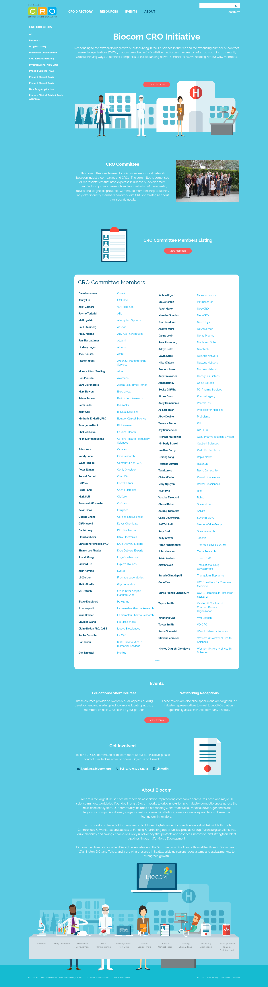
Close (157, 660)
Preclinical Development (43, 52)
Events (131, 11)
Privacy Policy (212, 977)
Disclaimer (226, 977)
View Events (157, 720)
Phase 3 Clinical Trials (41, 83)
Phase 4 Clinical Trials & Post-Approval (227, 946)
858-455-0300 (133, 768)
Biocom (200, 977)
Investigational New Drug (43, 64)
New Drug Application (41, 89)
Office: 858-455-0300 (99, 977)
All (30, 34)
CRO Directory (80, 11)
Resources (109, 11)
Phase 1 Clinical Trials (41, 70)
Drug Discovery (37, 46)
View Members (178, 250)
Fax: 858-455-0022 (122, 977)
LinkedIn (162, 768)
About (149, 11)
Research (34, 40)
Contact (234, 12)
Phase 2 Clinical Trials (41, 77)
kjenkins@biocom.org (96, 768)
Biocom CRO (42, 11)
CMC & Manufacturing (41, 58)
